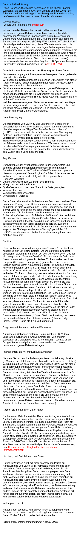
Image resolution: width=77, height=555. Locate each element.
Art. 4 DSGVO (54, 64)
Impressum (38, 24)
